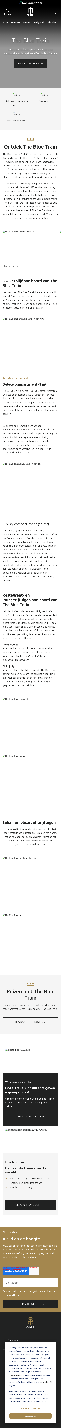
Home (5, 22)
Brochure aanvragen (30, 60)
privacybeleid (15, 1375)
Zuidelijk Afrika (38, 22)
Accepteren (30, 1416)
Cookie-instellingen (30, 1408)
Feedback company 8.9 (32, 3)
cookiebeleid (46, 1382)
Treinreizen (15, 22)
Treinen (26, 22)
